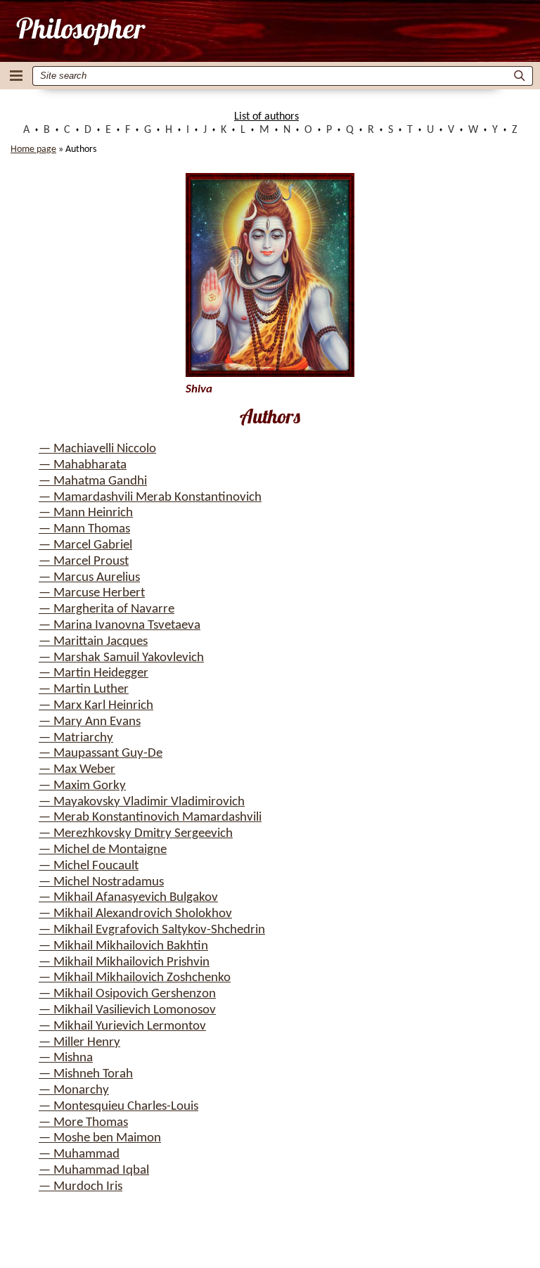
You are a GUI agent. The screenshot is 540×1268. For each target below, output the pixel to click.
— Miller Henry (79, 1042)
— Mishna (66, 1058)
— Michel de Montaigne (103, 850)
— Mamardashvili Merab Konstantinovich (150, 497)
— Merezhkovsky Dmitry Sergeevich (136, 833)
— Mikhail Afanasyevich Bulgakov (128, 897)
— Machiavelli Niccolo (97, 449)
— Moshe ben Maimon (100, 1138)
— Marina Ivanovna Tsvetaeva (119, 625)
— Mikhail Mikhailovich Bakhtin (123, 946)
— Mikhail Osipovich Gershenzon (127, 994)
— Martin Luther (84, 689)
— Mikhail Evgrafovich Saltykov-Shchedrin (152, 930)
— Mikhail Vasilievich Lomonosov (127, 1010)
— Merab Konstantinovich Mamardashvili (150, 817)
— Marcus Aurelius (89, 577)
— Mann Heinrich (86, 513)
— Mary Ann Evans (90, 722)
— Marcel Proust (84, 561)
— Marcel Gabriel (85, 545)
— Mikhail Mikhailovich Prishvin (124, 962)
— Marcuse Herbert (92, 593)
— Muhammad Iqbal (94, 1170)
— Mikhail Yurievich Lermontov (122, 1026)
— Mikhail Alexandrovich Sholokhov (135, 914)
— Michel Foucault (89, 866)
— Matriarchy (76, 738)
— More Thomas (83, 1122)
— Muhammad (79, 1154)
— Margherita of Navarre (106, 609)
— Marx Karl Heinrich (96, 705)
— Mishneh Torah (86, 1074)
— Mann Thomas (84, 529)
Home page (33, 149)
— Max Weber (77, 769)
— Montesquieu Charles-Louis (118, 1106)
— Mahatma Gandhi (93, 481)
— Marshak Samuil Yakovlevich (121, 658)
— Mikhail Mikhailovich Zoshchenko (135, 978)
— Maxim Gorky (82, 786)
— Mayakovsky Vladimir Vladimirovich (142, 802)
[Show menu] (16, 75)
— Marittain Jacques (93, 641)
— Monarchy (74, 1090)
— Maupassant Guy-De (100, 753)
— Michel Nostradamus (101, 882)
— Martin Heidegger (93, 673)
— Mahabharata (83, 465)
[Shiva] (80, 31)
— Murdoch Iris (80, 1186)
